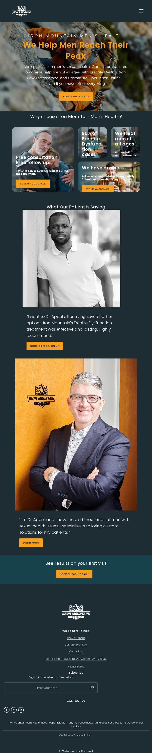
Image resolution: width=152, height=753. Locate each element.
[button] (141, 11)
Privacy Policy (76, 666)
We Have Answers (97, 189)
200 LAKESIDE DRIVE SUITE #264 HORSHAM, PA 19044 (76, 659)
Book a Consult (76, 638)
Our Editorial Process (71, 735)
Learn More (31, 543)
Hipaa (89, 735)
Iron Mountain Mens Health (80, 751)
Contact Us (76, 651)
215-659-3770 (78, 644)
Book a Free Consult (76, 96)
